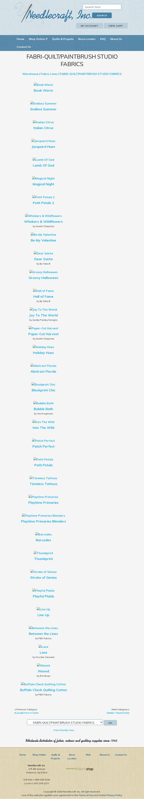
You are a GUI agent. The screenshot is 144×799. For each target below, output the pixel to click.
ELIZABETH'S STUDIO (26, 713)
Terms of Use (86, 795)
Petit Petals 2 (43, 203)
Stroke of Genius (43, 577)
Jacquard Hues (43, 146)
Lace (43, 652)
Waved (43, 671)
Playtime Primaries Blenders (43, 521)
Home (20, 39)
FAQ (103, 39)
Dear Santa (43, 259)
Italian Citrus (43, 128)
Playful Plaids (43, 596)
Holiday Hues (43, 353)
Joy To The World (43, 315)
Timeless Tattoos (43, 484)
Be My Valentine (43, 240)
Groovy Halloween (43, 278)
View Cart (115, 25)
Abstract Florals (43, 371)
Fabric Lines (49, 74)
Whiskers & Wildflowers (43, 221)
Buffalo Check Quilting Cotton (43, 690)
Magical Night (43, 184)
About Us (116, 39)
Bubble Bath (43, 409)
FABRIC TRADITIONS (118, 713)
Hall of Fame (43, 296)
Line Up (43, 615)
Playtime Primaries (43, 502)
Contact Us (24, 47)
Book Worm (43, 90)
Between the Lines (43, 634)
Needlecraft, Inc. (53, 12)
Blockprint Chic (43, 390)
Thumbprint (43, 559)
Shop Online (39, 754)
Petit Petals (43, 465)
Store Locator (87, 39)
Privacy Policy (114, 795)
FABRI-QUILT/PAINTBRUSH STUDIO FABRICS (91, 74)
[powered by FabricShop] (79, 769)
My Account (89, 25)
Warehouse (30, 74)
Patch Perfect (43, 446)
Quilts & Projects (63, 39)
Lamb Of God (43, 165)
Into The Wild (43, 427)
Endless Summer (43, 109)
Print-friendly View (64, 730)
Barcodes (43, 540)
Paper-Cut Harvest (43, 334)
